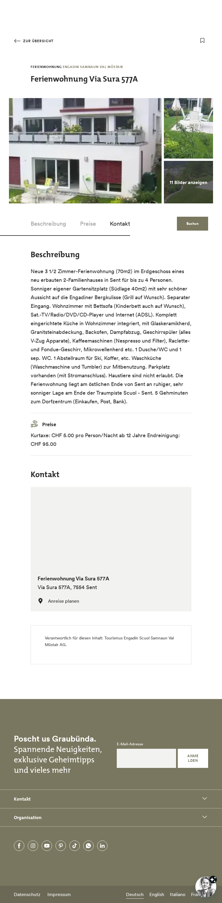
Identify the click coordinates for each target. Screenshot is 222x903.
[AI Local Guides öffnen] (205, 886)
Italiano (177, 894)
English (156, 894)
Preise (88, 223)
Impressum (59, 894)
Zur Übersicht (37, 41)
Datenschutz (27, 894)
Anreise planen (63, 601)
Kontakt (120, 223)
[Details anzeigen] (213, 879)
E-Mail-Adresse (130, 744)
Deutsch (135, 894)
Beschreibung (48, 223)
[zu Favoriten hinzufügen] (202, 40)
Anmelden (192, 758)
